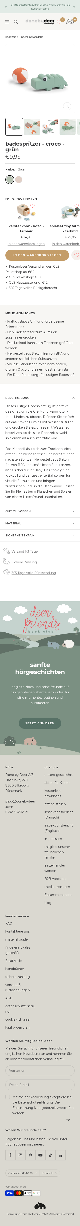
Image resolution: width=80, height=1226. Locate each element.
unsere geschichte (58, 775)
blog (47, 903)
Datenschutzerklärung (35, 1102)
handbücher (14, 969)
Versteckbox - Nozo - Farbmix (26, 228)
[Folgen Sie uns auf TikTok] (50, 1155)
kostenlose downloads (52, 793)
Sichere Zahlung (24, 562)
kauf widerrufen (17, 1027)
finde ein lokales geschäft (17, 950)
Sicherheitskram (19, 535)
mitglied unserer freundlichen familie (57, 852)
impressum (53, 839)
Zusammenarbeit (58, 895)
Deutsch (47, 1173)
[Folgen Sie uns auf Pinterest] (30, 1155)
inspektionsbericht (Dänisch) (58, 814)
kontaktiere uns (17, 931)
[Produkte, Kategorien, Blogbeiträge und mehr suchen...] (16, 22)
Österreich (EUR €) (20, 1173)
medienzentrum (57, 887)
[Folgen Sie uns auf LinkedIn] (60, 1155)
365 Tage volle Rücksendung (34, 573)
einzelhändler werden (54, 868)
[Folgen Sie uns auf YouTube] (40, 1155)
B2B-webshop (55, 879)
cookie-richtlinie (17, 1019)
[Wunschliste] (59, 22)
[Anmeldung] (68, 1119)
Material (13, 523)
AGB (8, 998)
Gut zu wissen (18, 511)
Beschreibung (17, 397)
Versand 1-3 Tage (25, 552)
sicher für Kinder (57, 783)
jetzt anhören (40, 723)
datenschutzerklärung (20, 1008)
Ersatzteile (13, 961)
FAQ (8, 923)
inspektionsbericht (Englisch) (58, 828)
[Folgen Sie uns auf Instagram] (20, 1155)
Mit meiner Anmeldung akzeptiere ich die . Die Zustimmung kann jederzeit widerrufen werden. (43, 1105)
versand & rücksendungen (17, 987)
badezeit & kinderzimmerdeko (24, 36)
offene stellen (55, 804)
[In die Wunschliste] (32, 206)
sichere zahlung (17, 977)
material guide (16, 939)
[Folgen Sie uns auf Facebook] (10, 1155)
